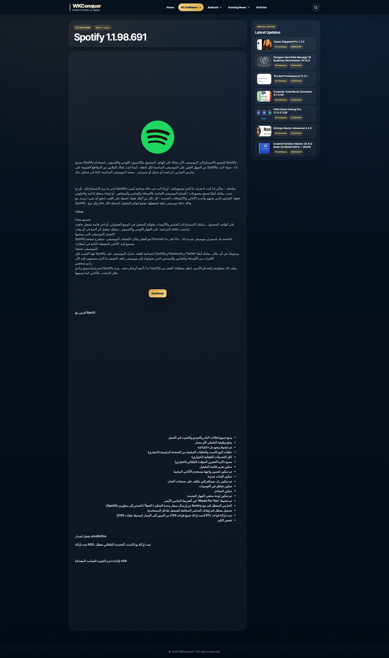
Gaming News (237, 7)
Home (170, 7)
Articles (261, 7)
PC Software (189, 7)
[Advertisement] (157, 86)
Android (213, 7)
